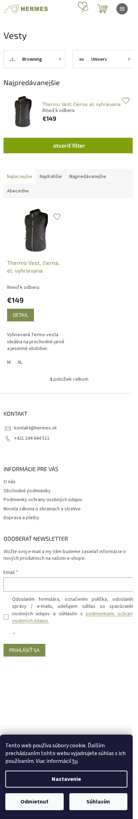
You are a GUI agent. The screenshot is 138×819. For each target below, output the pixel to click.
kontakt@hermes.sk (35, 428)
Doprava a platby (21, 517)
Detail (20, 315)
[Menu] (122, 9)
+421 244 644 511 (32, 438)
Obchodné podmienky (27, 490)
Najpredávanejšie (87, 176)
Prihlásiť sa (24, 650)
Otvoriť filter (69, 145)
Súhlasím (98, 802)
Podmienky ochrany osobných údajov (43, 499)
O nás (10, 481)
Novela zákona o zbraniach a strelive (42, 508)
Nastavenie (66, 779)
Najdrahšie (51, 176)
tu (74, 761)
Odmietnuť (34, 802)
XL (20, 362)
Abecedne (18, 191)
